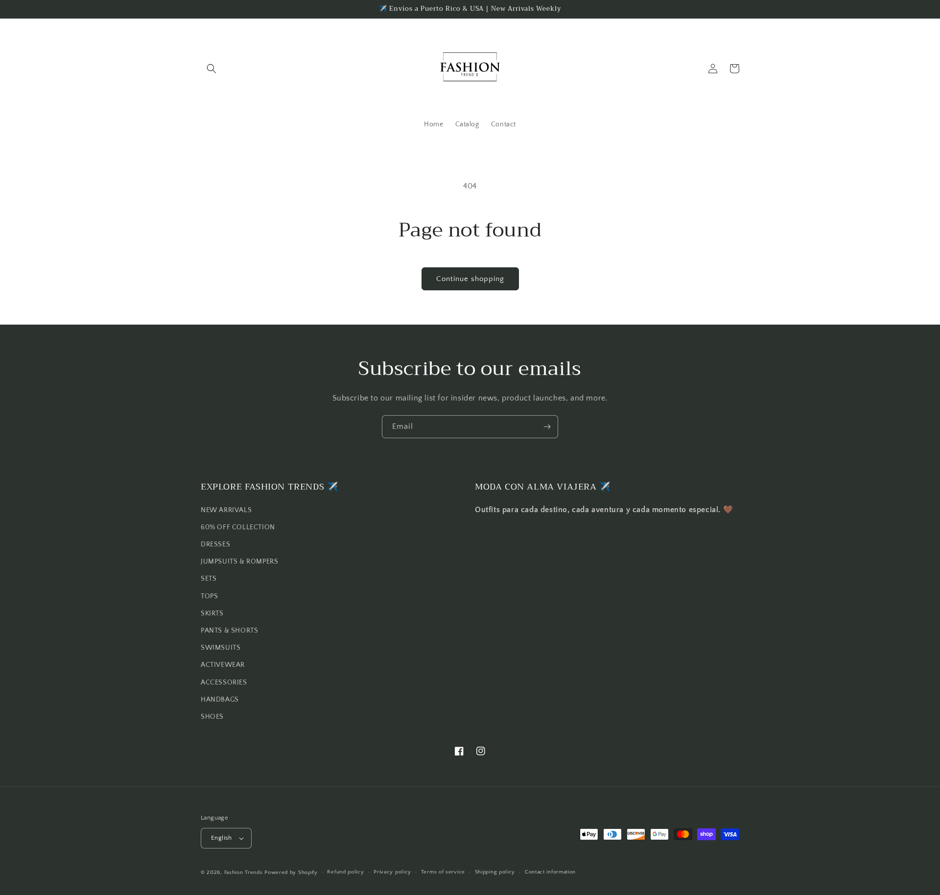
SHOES (212, 717)
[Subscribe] (547, 426)
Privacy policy (392, 872)
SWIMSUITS (220, 648)
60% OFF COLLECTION (238, 527)
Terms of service (443, 872)
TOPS (209, 596)
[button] (211, 68)
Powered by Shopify (291, 872)
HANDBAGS (220, 700)
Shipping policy (495, 872)
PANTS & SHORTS (229, 631)
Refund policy (345, 872)
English (221, 837)
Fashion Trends (243, 872)
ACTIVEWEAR (223, 665)
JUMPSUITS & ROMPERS (239, 561)
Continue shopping (470, 279)
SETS (208, 579)
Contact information (550, 872)
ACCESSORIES (224, 682)
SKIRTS (212, 613)
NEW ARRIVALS (226, 510)
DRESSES (215, 544)
